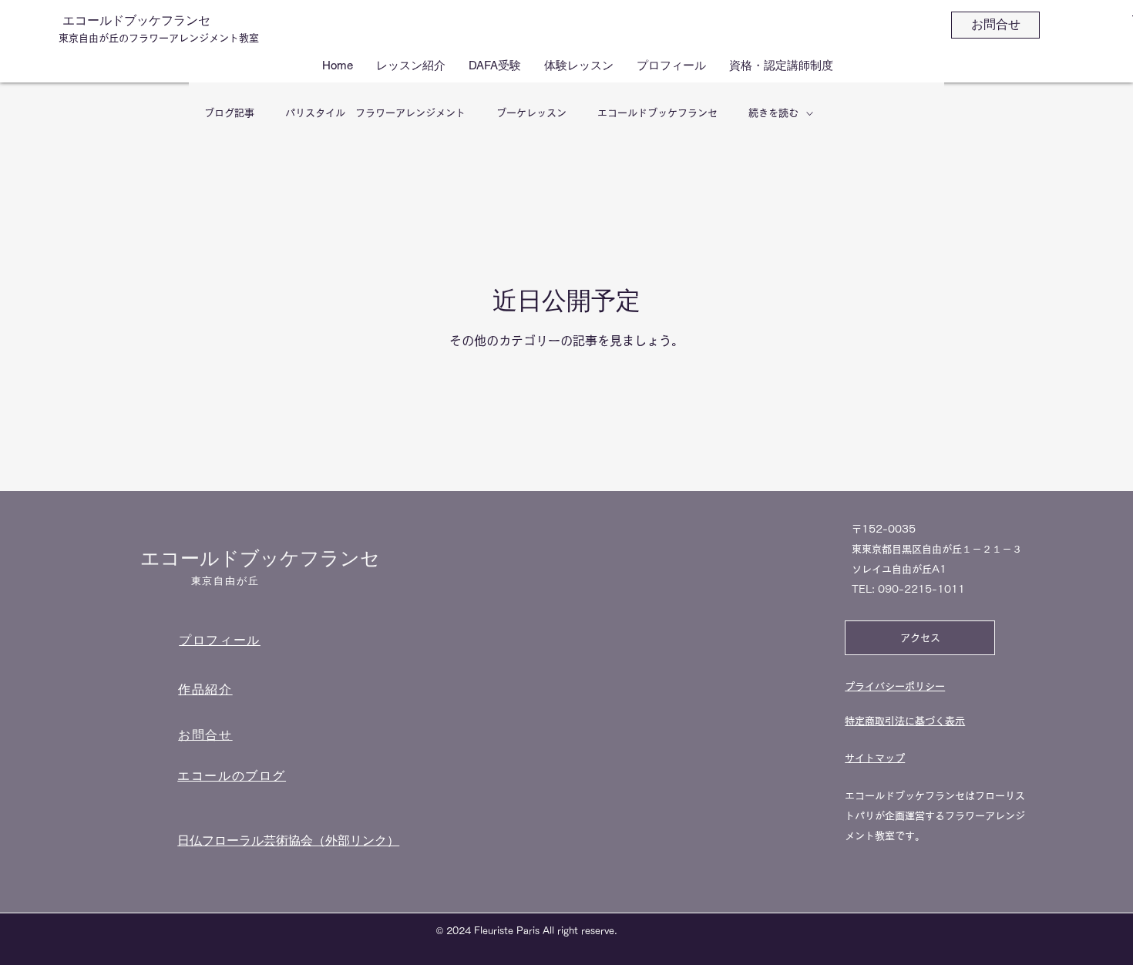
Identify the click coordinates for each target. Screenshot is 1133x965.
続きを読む (773, 113)
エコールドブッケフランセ (136, 20)
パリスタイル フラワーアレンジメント (375, 113)
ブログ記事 (229, 113)
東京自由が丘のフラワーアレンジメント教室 (159, 38)
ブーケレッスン (531, 113)
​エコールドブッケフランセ (260, 558)
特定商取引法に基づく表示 (905, 721)
